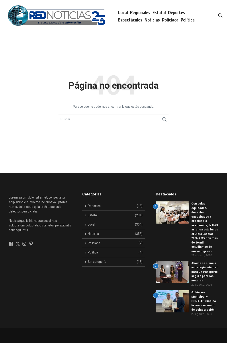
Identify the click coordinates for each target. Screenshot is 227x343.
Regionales (140, 12)
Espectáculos (130, 19)
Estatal (159, 12)
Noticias (152, 19)
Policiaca (170, 19)
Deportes (176, 12)
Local (123, 12)
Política (188, 19)
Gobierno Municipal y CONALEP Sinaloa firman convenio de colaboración (203, 301)
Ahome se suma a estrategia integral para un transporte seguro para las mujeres (204, 271)
